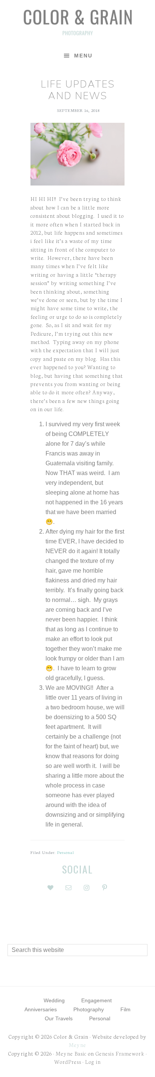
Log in (93, 1061)
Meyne (77, 1044)
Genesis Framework (120, 1053)
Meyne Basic (71, 1053)
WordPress (67, 1061)
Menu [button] (83, 56)
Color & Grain (77, 22)
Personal (65, 852)
